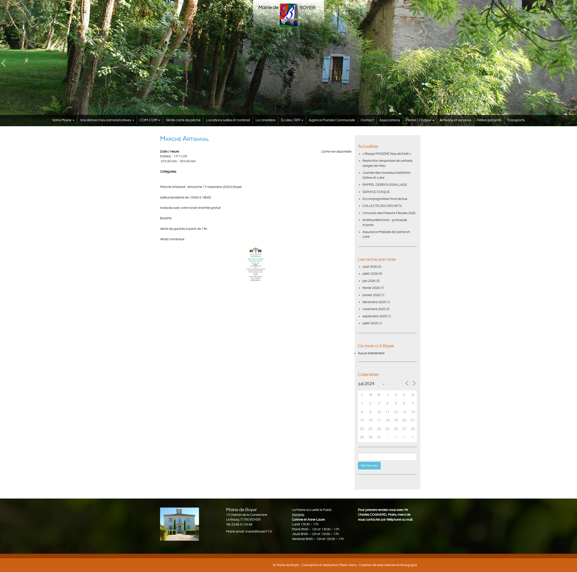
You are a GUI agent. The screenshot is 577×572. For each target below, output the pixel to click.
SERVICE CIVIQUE (376, 192)
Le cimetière (265, 120)
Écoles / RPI (291, 120)
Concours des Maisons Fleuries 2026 (388, 213)
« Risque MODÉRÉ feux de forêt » (386, 154)
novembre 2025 (373, 309)
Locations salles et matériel (228, 120)
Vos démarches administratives (106, 120)
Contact (367, 120)
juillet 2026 (370, 273)
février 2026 (371, 288)
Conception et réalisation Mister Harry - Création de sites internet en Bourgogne (359, 565)
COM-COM (149, 120)
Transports (516, 120)
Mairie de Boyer (287, 565)
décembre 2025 (374, 302)
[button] (3, 63)
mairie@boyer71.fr (258, 531)
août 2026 (369, 266)
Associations (389, 120)
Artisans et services (455, 120)
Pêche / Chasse (419, 120)
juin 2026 (368, 281)
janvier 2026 (371, 295)
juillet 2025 (370, 323)
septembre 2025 (374, 316)
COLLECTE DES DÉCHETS (382, 206)
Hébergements (489, 120)
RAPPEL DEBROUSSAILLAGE (384, 184)
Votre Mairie (62, 120)
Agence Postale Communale (332, 120)
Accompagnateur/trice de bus (384, 199)
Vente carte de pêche (183, 120)
